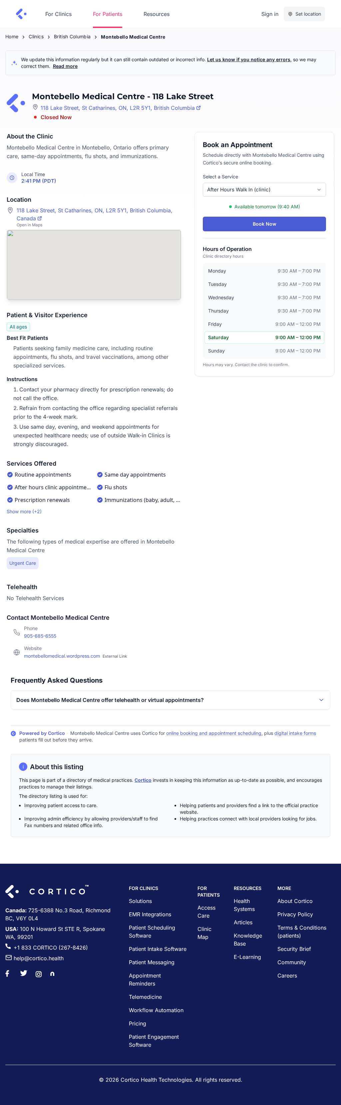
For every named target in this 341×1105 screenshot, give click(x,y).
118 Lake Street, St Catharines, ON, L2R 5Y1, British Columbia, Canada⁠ (94, 214)
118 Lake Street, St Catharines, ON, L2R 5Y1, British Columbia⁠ (118, 108)
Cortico (143, 780)
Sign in (269, 14)
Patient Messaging (151, 962)
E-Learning (247, 957)
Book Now (264, 224)
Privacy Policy (295, 914)
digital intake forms (295, 733)
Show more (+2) (24, 511)
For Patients (107, 14)
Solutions (140, 901)
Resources (157, 14)
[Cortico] (21, 14)
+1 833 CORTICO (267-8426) (51, 947)
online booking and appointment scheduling (213, 733)
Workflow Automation (156, 1010)
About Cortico (295, 901)
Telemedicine (145, 997)
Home (11, 36)
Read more (65, 66)
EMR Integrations (150, 914)
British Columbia (72, 36)
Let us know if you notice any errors (248, 59)
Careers (287, 975)
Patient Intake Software (157, 949)
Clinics (36, 36)
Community (291, 962)
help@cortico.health (39, 958)
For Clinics (58, 14)
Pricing (137, 1023)
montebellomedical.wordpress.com (75, 656)
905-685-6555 (40, 636)
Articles (243, 922)
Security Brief (294, 949)
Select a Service (220, 176)
